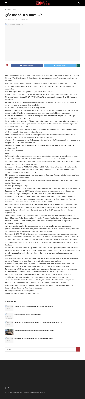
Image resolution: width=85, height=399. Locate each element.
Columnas (13, 9)
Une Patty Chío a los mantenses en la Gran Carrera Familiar (34, 306)
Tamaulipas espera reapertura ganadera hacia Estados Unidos (34, 330)
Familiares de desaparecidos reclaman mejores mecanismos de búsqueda (38, 322)
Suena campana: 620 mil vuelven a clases (28, 314)
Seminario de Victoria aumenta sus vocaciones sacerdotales (34, 338)
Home (7, 9)
